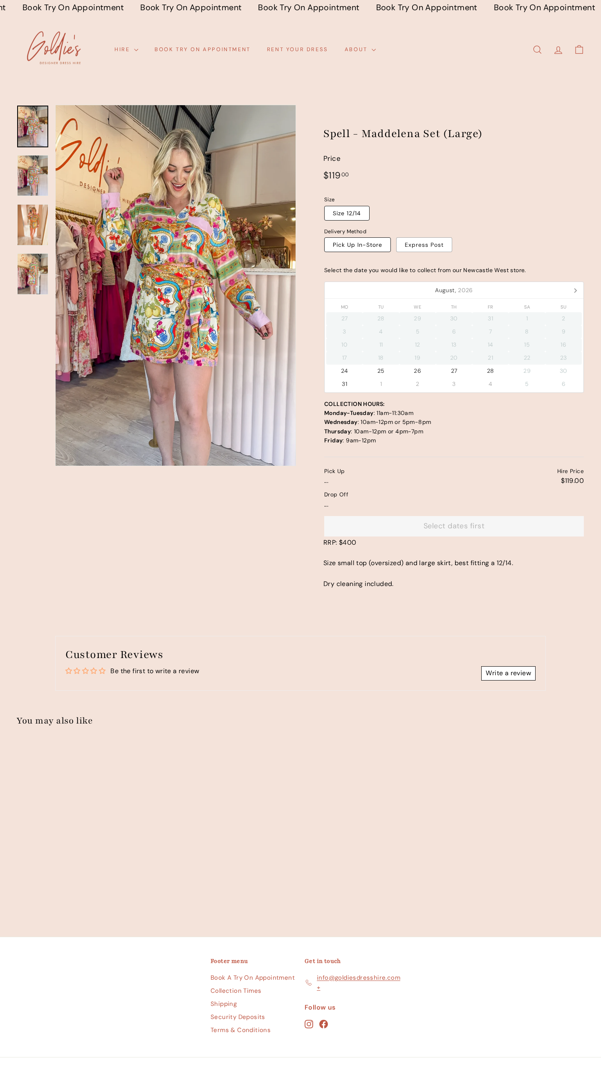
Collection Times (236, 991)
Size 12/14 (347, 213)
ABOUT (357, 49)
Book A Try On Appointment (253, 978)
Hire (123, 49)
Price (332, 158)
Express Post (424, 244)
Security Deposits (238, 1017)
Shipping (224, 1004)
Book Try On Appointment (203, 49)
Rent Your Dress (297, 49)
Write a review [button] (508, 673)
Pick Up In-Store (357, 244)
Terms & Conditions (241, 1030)
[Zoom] (176, 285)
